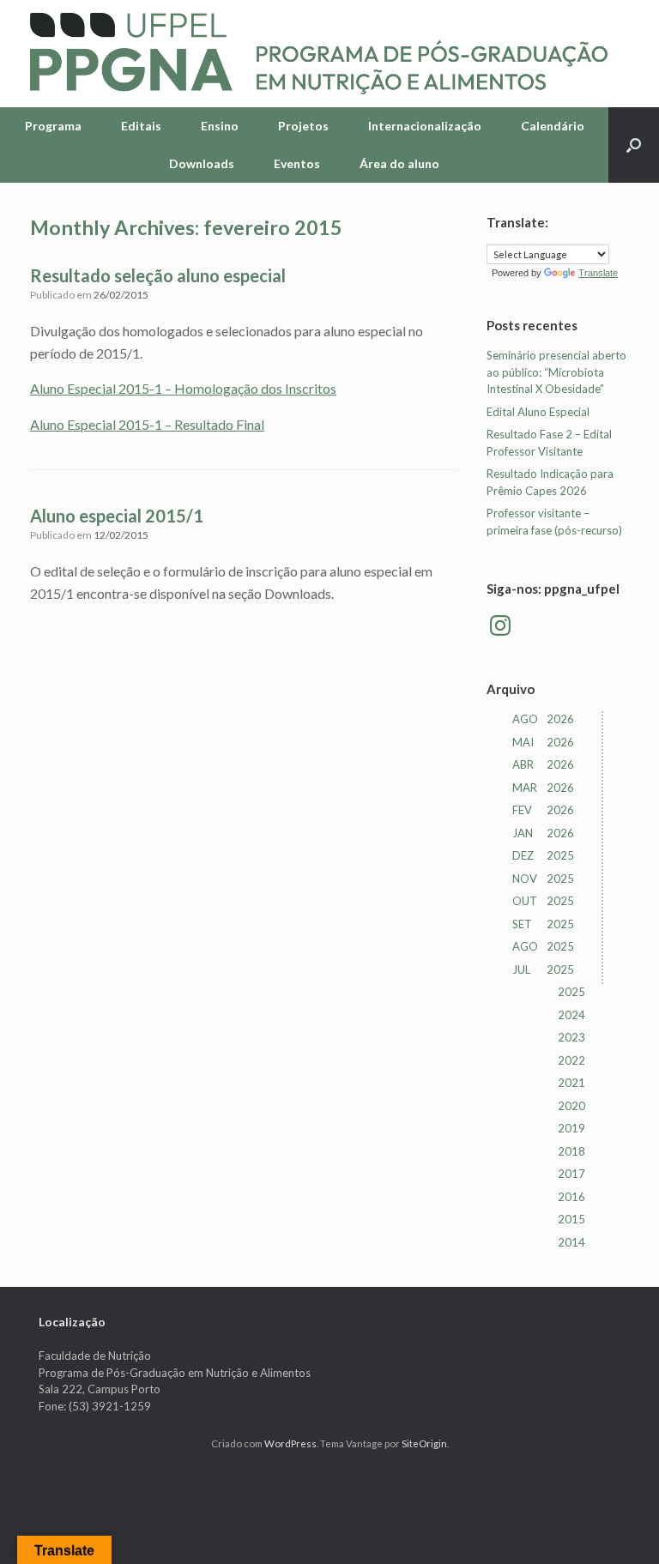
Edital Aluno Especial (538, 412)
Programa (53, 125)
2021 (571, 1083)
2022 (571, 1060)
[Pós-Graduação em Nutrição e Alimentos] (319, 53)
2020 (571, 1106)
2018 (571, 1151)
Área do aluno (399, 163)
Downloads (201, 163)
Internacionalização (424, 125)
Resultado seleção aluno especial (158, 275)
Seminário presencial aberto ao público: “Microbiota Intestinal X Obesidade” (556, 372)
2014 (571, 1242)
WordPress (290, 1443)
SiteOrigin (424, 1443)
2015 (571, 1219)
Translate (598, 273)
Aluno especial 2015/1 (116, 515)
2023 (571, 1037)
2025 (571, 992)
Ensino (220, 125)
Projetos (303, 125)
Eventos (297, 163)
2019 (571, 1128)
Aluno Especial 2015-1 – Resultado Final (147, 424)
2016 (571, 1197)
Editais (141, 125)
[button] (633, 145)
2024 (571, 1015)
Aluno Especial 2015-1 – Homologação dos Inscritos (183, 388)
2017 (571, 1174)
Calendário (552, 125)
